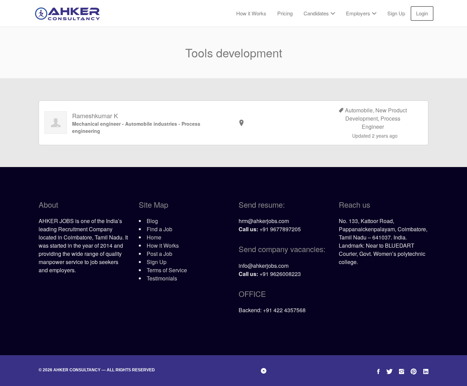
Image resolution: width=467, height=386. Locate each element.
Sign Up (396, 13)
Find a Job (159, 229)
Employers (358, 13)
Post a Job (159, 254)
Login (422, 13)
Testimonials (162, 278)
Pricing (285, 13)
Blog (152, 221)
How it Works (251, 13)
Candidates (316, 13)
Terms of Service (167, 270)
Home (154, 237)
